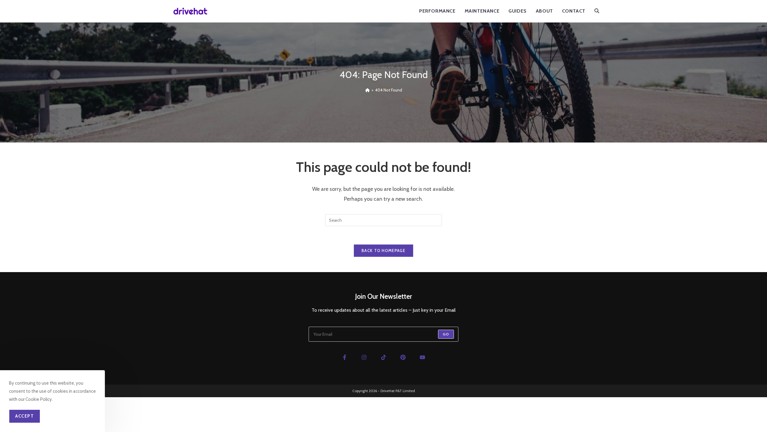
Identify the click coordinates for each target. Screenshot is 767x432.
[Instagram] (363, 357)
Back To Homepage (383, 250)
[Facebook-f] (344, 357)
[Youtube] (422, 357)
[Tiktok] (383, 357)
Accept (24, 416)
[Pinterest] (403, 357)
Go (446, 334)
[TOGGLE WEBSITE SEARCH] (597, 11)
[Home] (367, 90)
